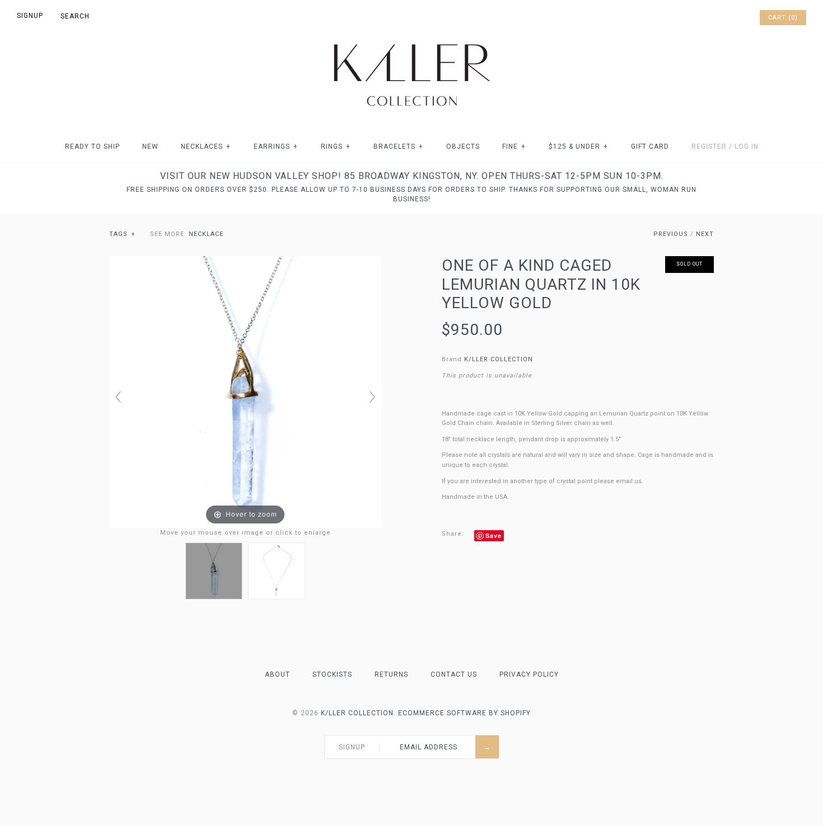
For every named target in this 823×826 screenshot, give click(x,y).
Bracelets (398, 146)
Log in (747, 146)
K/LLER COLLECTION (498, 359)
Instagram (734, 18)
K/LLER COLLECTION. (358, 713)
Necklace (206, 234)
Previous (670, 234)
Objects (463, 146)
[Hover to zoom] (245, 391)
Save (493, 535)
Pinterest (720, 18)
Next (705, 234)
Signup (30, 16)
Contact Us (454, 674)
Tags (122, 234)
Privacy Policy (529, 674)
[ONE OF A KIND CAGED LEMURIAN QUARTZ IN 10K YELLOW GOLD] (214, 571)
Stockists (332, 674)
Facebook (705, 18)
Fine (514, 146)
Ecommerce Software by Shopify (464, 713)
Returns (391, 674)
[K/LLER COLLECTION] (411, 41)
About (277, 674)
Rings (335, 146)
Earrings (276, 146)
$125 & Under (578, 146)
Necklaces (206, 146)
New (150, 146)
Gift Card (650, 146)
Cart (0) (783, 17)
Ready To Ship (92, 146)
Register (709, 146)
